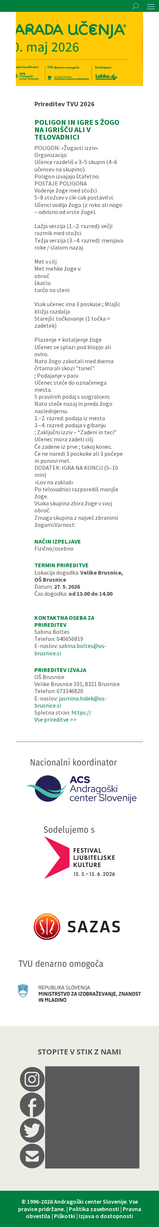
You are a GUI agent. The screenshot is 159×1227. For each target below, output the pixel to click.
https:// (81, 712)
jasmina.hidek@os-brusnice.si (70, 702)
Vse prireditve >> (55, 719)
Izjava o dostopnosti (106, 1216)
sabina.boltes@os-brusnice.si (70, 649)
